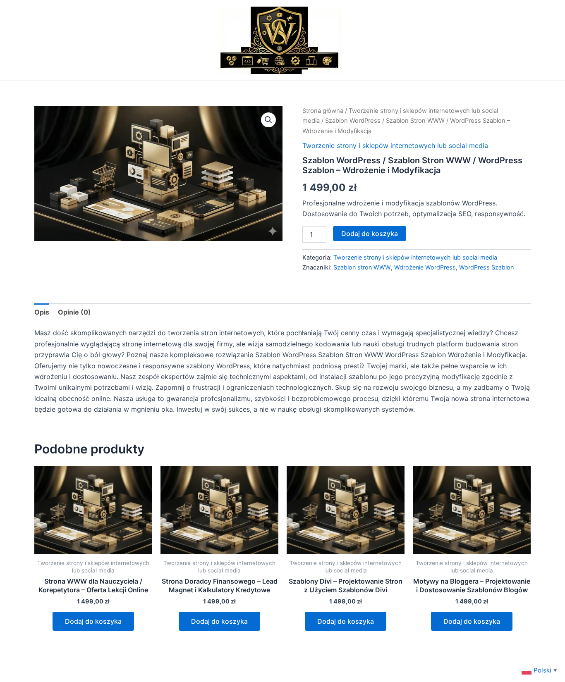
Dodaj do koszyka (369, 233)
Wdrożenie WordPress (425, 267)
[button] (268, 119)
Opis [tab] (41, 312)
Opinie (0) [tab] (74, 312)
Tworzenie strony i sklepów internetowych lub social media (395, 145)
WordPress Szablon (486, 267)
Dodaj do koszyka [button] (93, 621)
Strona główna (322, 110)
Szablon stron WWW (362, 267)
